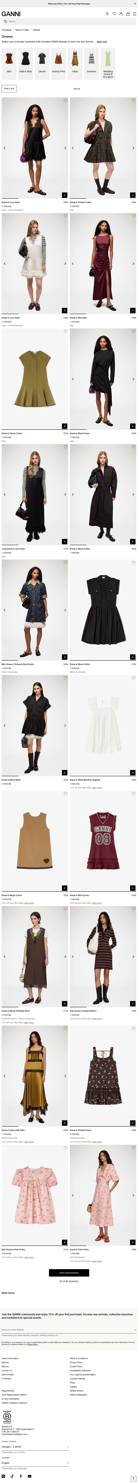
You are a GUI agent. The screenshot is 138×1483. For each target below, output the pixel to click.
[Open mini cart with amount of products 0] (127, 13)
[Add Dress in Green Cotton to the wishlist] (65, 331)
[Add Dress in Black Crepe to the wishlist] (133, 331)
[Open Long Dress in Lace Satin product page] (35, 494)
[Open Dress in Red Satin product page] (103, 263)
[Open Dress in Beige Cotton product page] (35, 841)
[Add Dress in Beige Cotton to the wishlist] (65, 793)
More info (102, 41)
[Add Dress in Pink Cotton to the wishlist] (133, 1148)
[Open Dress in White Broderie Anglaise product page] (103, 725)
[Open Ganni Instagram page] (3, 1476)
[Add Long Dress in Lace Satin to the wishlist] (65, 447)
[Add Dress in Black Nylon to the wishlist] (65, 678)
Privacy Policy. (32, 1344)
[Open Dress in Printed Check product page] (103, 1076)
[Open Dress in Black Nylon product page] (35, 725)
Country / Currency (9, 1441)
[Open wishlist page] (114, 14)
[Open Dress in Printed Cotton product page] (103, 148)
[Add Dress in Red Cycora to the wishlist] (133, 793)
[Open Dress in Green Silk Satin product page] (35, 1076)
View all (76, 88)
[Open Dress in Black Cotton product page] (103, 494)
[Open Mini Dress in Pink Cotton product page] (35, 1195)
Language (5, 1458)
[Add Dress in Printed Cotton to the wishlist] (133, 100)
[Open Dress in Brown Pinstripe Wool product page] (35, 956)
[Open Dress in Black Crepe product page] (103, 379)
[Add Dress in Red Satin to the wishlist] (133, 216)
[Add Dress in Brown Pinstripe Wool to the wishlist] (65, 909)
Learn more (97, 787)
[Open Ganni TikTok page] (12, 1476)
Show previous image (5, 148)
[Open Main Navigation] (134, 13)
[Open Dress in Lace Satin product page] (35, 148)
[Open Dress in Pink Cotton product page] (103, 1195)
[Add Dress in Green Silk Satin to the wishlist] (65, 1028)
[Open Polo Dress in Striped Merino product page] (103, 956)
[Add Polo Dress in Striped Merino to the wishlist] (133, 909)
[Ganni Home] (11, 13)
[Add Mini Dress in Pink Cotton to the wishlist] (65, 1148)
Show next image (65, 148)
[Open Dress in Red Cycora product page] (103, 841)
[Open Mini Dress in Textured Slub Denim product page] (35, 610)
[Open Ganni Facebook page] (21, 1476)
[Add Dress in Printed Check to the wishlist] (133, 1028)
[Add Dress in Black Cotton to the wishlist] (133, 447)
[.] (69, 4)
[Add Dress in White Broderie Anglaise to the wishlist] (133, 678)
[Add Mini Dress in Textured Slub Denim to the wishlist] (65, 562)
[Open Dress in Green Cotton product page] (35, 379)
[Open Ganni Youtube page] (30, 1476)
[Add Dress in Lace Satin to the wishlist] (65, 100)
